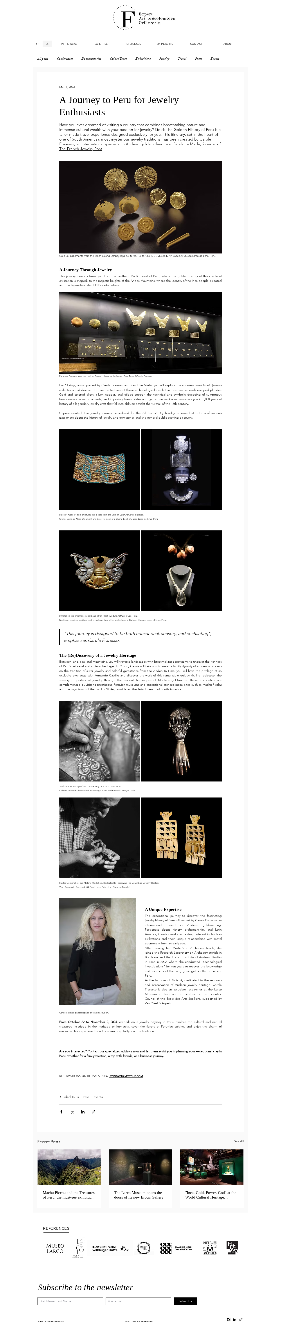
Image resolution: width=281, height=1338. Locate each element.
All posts (42, 59)
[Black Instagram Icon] (229, 1319)
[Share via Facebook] (61, 1112)
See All (239, 1141)
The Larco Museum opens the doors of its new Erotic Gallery (139, 1194)
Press (198, 59)
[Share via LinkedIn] (83, 1112)
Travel (182, 59)
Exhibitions (143, 59)
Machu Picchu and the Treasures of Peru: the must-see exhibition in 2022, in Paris (69, 1195)
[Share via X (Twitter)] (72, 1112)
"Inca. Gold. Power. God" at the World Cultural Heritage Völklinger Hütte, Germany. (210, 1195)
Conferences (65, 59)
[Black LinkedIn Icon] (234, 1319)
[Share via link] (94, 1112)
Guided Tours (118, 59)
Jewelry (164, 59)
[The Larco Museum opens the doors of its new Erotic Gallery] (140, 1167)
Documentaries (91, 59)
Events (215, 59)
